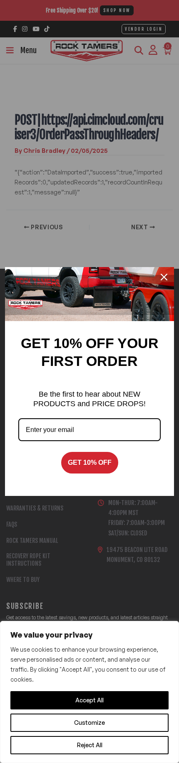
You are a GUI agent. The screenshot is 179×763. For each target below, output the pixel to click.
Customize (89, 722)
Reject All (89, 744)
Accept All (89, 700)
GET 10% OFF (90, 462)
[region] (89, 692)
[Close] (164, 277)
